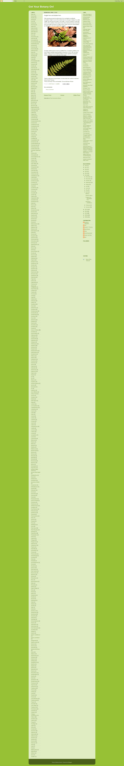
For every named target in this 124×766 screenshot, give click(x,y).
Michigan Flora (86, 88)
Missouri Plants (86, 89)
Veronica (33, 741)
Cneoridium (33, 172)
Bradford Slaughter (87, 223)
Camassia (33, 117)
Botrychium (33, 100)
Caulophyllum (34, 140)
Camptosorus (34, 124)
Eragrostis (33, 258)
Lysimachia (33, 438)
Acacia (32, 19)
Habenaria (33, 335)
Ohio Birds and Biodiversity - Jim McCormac (87, 102)
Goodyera (33, 326)
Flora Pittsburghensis (88, 43)
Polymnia (33, 543)
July (87, 186)
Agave (32, 26)
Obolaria (33, 478)
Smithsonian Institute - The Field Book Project (88, 123)
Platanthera (33, 533)
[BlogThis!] (64, 84)
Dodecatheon (34, 230)
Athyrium (33, 83)
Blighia (32, 98)
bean (32, 90)
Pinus (32, 526)
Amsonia (33, 45)
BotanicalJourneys (87, 24)
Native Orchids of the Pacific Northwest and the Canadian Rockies (88, 93)
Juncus (32, 395)
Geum (32, 318)
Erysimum (33, 268)
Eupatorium (33, 275)
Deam (32, 206)
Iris (32, 388)
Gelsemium (33, 307)
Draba (32, 232)
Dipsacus (33, 229)
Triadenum (33, 707)
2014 (86, 173)
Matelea (33, 447)
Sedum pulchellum (35, 637)
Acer (32, 21)
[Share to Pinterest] (68, 84)
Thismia (33, 689)
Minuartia (33, 455)
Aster (32, 79)
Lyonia (32, 436)
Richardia (33, 584)
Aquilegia (33, 55)
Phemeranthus (34, 516)
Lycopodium (34, 435)
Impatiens (33, 381)
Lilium (32, 414)
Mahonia (33, 440)
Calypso (33, 114)
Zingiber (33, 756)
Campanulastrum (35, 121)
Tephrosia (33, 684)
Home (62, 95)
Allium (32, 33)
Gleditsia (33, 321)
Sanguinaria (34, 612)
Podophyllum (34, 534)
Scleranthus (34, 624)
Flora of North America (86, 55)
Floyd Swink (34, 288)
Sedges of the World (87, 120)
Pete (86, 231)
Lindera (33, 417)
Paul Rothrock (34, 509)
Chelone (33, 153)
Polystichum (34, 545)
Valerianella (33, 734)
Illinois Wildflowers (87, 69)
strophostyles (34, 674)
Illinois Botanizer (87, 67)
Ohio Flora (85, 105)
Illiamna (33, 379)
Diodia (32, 222)
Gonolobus (33, 324)
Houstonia (33, 361)
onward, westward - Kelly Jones (87, 160)
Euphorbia (33, 277)
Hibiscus (33, 355)
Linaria (32, 416)
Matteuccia (33, 448)
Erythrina (33, 270)
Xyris (32, 754)
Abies (32, 14)
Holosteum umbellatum (89, 202)
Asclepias (33, 74)
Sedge (32, 631)
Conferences (34, 180)
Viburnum (33, 742)
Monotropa (33, 460)
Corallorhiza (34, 187)
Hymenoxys (33, 369)
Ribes (32, 583)
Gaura (32, 305)
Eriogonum (33, 261)
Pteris (32, 559)
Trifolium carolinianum (34, 715)
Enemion (33, 254)
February (88, 205)
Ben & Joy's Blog (87, 23)
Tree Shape (33, 705)
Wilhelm (33, 753)
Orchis (32, 491)
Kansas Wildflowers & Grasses (87, 80)
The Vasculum (86, 133)
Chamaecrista (34, 145)
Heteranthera (34, 352)
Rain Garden (34, 571)
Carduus (33, 131)
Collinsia (33, 177)
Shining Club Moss (35, 649)
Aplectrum (33, 54)
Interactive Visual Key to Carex (87, 77)
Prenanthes (33, 550)
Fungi (32, 295)
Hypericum (33, 371)
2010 (86, 213)
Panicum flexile (34, 500)
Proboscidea (34, 553)
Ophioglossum (34, 486)
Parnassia (33, 502)
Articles (32, 71)
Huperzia (33, 366)
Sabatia (33, 603)
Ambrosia (33, 38)
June (87, 188)
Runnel (32, 598)
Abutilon (33, 17)
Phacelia (33, 514)
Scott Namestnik (35, 627)
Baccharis (33, 86)
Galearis (33, 299)
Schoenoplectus (34, 621)
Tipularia (33, 695)
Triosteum (33, 718)
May (87, 190)
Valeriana (33, 732)
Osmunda (33, 495)
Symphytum (34, 679)
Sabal (32, 602)
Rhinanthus (33, 578)
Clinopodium (34, 167)
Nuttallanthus (34, 475)
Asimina (33, 76)
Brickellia (33, 102)
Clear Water (34, 163)
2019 (86, 165)
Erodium (33, 265)
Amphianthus (34, 43)
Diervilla (33, 220)
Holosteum (33, 359)
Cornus (32, 191)
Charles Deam (34, 148)
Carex (32, 133)
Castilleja (33, 138)
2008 (86, 217)
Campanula (33, 119)
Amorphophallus (35, 41)
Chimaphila (33, 155)
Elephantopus (34, 244)
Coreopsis (33, 189)
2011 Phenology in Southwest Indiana (87, 15)
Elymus (32, 248)
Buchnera (33, 105)
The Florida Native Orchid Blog (87, 129)
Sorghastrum (34, 662)
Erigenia (33, 260)
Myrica (32, 464)
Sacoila (32, 605)
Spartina (33, 664)
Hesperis (33, 348)
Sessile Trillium (89, 195)
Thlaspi (32, 691)
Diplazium (33, 227)
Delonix (33, 208)
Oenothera (33, 480)
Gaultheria (33, 304)
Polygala (33, 540)
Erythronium (34, 272)
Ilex (32, 378)
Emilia (32, 249)
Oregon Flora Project (88, 112)
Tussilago (33, 723)
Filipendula (33, 282)
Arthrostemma (34, 69)
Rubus (32, 593)
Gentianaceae (34, 311)
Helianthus (33, 340)
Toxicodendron (34, 698)
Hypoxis (33, 373)
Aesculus (33, 24)
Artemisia (33, 67)
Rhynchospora (34, 581)
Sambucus (33, 610)
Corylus (33, 194)
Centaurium (33, 141)
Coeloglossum (34, 175)
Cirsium (33, 158)
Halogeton (33, 336)
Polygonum (33, 541)
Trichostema (34, 708)
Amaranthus (34, 36)
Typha (32, 725)
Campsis (33, 122)
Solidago (33, 660)
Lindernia (33, 419)
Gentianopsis (34, 314)
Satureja (33, 617)
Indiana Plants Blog (87, 70)
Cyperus (33, 196)
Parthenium (33, 504)
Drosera (33, 234)
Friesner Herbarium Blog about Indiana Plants (87, 61)
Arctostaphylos (34, 60)
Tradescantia (34, 700)
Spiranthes (33, 669)
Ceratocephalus (34, 143)
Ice (32, 376)
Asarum (33, 72)
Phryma (33, 519)
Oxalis (32, 497)
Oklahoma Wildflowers (85, 110)
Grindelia (33, 331)
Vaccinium (33, 730)
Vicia (32, 744)
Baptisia (33, 88)
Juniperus (33, 397)
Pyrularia (33, 565)
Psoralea (33, 557)
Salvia (32, 609)
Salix (32, 607)
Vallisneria (33, 735)
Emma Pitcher (34, 251)
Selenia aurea (34, 642)
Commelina (33, 179)
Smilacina (33, 657)
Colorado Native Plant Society (86, 30)
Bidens (32, 95)
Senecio (33, 644)
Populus (33, 547)
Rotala (32, 591)
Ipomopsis (33, 386)
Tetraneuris (33, 686)
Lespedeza (33, 409)
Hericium (33, 347)
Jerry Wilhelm (34, 392)
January (88, 207)
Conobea (33, 182)
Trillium (32, 717)
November (88, 178)
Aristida (33, 66)
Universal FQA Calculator (86, 144)
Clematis (33, 165)
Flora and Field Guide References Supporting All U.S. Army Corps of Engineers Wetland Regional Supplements (87, 49)
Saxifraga (33, 619)
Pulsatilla (33, 560)
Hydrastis (33, 367)
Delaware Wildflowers (85, 36)
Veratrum (33, 737)
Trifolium (33, 712)
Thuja (32, 693)
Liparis (32, 423)
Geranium (33, 316)
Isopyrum (33, 390)
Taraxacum (33, 683)
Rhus (32, 579)
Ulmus (32, 727)
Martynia (33, 445)
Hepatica (33, 345)
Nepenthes (33, 467)
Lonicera (33, 429)
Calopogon (33, 110)
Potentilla (33, 548)
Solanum (33, 659)
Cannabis (33, 128)
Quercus (33, 567)
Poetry (32, 536)
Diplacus (33, 225)
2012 (86, 209)
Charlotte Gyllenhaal (35, 150)
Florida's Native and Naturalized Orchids (87, 58)
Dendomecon (34, 210)
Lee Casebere (34, 405)
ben (85, 237)
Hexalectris (33, 354)
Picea (32, 522)
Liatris (32, 412)
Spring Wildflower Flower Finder (87, 126)
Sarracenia (33, 614)
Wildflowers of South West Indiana (87, 152)
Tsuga (32, 722)
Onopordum (34, 485)
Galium (32, 302)
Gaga (32, 297)
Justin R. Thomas (89, 227)
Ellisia (32, 246)
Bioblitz (32, 97)
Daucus (33, 204)
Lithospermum (34, 426)
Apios (32, 52)
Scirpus (33, 622)
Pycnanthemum (34, 562)
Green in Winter (34, 330)
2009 (86, 215)
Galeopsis (33, 300)
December (88, 176)
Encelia (32, 253)
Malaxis (33, 441)
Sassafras (33, 615)
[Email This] (63, 84)
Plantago (33, 531)
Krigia (32, 402)
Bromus (33, 103)
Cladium (33, 160)
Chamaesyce (34, 146)
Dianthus (33, 215)
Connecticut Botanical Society (87, 33)
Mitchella (33, 457)
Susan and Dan (88, 235)
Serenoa (33, 645)
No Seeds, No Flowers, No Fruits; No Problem (87, 98)
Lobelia (32, 428)
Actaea (32, 23)
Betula (32, 93)
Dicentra (33, 218)
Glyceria (33, 323)
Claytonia (33, 161)
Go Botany (85, 64)
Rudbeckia (33, 595)
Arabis (32, 57)
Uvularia (33, 729)
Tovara (32, 696)
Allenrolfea (33, 31)
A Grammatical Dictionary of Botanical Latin (86, 18)
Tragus (32, 702)
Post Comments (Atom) (55, 98)
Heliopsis (33, 342)
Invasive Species (35, 383)
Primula (33, 552)
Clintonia (33, 168)
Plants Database (87, 114)
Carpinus (33, 134)
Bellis (32, 91)
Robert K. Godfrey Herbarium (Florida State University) (87, 117)
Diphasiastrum (34, 223)
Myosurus (33, 462)
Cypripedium (34, 198)
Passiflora (33, 507)
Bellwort (87, 193)
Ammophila (33, 40)
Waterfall (33, 751)
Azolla (32, 85)
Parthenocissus (34, 505)
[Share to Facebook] (67, 84)
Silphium (33, 653)
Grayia (32, 328)
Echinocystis (34, 239)
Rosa (32, 590)
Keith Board (33, 400)
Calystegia (33, 115)
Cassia (32, 136)
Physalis (33, 521)
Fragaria (33, 290)
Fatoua (32, 280)
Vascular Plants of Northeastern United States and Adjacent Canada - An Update (87, 148)
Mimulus (33, 454)
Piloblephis (33, 524)
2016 (86, 169)
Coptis (32, 186)
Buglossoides (34, 107)
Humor (32, 364)
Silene (32, 652)
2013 (86, 175)
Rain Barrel (33, 569)
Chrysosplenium (34, 156)
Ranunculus (34, 572)
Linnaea (33, 421)
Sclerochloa (33, 626)
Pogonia (33, 538)
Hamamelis (33, 338)
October (88, 180)
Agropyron (33, 29)
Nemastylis (33, 466)
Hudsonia (33, 362)
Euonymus (33, 273)
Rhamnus (33, 574)
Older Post (76, 95)
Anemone (33, 47)
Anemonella (34, 48)
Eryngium (33, 266)
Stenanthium (34, 672)
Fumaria (33, 293)
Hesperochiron (34, 350)
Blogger (70, 762)
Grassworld (85, 65)
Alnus (32, 35)
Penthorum (33, 512)
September (88, 182)
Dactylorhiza (34, 201)
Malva (32, 443)
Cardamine (33, 129)
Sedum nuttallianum (35, 634)
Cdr (85, 225)
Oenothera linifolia (35, 482)
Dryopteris (33, 235)
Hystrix (32, 374)
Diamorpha (33, 213)
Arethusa (33, 62)
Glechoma (33, 319)
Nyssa (32, 477)
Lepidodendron (34, 407)
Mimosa (33, 452)
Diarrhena (33, 217)
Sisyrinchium (34, 655)
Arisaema (33, 64)
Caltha (32, 112)
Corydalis (33, 192)
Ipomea (33, 385)
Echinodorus (34, 241)
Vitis (32, 748)
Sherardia (33, 647)
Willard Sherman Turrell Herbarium (87, 155)
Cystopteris (33, 199)
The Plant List (86, 131)
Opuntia (33, 488)
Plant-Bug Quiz (34, 529)
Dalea (32, 203)
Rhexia (32, 576)
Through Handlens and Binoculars (87, 135)
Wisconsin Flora (86, 157)
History (32, 357)
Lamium (33, 404)
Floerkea (33, 284)
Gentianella (33, 312)
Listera (32, 424)
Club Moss (33, 170)
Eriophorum (33, 263)
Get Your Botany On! (41, 6)
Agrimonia (33, 28)
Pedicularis (33, 510)
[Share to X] (66, 84)
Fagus (32, 279)
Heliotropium (34, 343)
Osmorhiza (33, 493)
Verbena (33, 739)
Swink (32, 677)
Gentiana (33, 309)
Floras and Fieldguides (33, 286)
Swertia (33, 676)
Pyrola (32, 564)
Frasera (33, 292)
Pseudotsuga (34, 555)
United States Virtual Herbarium (87, 141)
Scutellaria (33, 629)
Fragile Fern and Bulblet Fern (89, 198)
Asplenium (33, 78)
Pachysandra (34, 498)
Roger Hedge (34, 588)
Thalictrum (33, 688)
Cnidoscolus (34, 173)
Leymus (33, 410)
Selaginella (33, 640)
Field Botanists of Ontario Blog (87, 41)
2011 (86, 211)
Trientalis (33, 710)
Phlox (32, 517)
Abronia (33, 16)
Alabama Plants (86, 21)
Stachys (33, 671)
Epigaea (33, 256)
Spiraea (33, 667)
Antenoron (33, 50)
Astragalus (33, 81)
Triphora (33, 720)
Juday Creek (34, 393)
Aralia (32, 59)
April (87, 192)
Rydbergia (33, 600)
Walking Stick (34, 749)
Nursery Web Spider (35, 472)
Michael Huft (34, 450)
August (87, 184)
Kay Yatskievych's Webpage (87, 83)
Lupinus (33, 431)
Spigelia (33, 665)
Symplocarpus (34, 681)
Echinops (33, 242)
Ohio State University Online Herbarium (88, 107)
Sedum (32, 633)
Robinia (33, 586)
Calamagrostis (34, 109)
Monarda (33, 459)
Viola (32, 746)
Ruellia (32, 596)
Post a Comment (50, 89)
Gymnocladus (34, 333)
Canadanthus (34, 126)
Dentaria (33, 211)
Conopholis (33, 184)
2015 (86, 171)
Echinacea (33, 237)
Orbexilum (33, 490)
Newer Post (47, 95)
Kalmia (32, 398)
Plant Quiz (33, 528)
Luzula (32, 433)
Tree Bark (33, 703)
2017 (86, 167)
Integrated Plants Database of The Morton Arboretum (87, 73)
